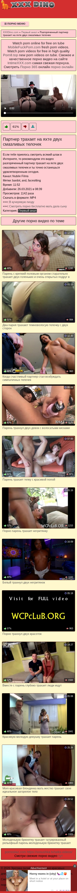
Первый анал (27, 210)
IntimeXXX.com (19, 63)
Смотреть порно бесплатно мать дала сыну (38, 206)
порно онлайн (62, 67)
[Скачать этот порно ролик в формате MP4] (32, 126)
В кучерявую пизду (21, 202)
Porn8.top (10, 55)
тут (60, 856)
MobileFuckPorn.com (24, 47)
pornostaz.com (15, 852)
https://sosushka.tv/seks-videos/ (49, 852)
